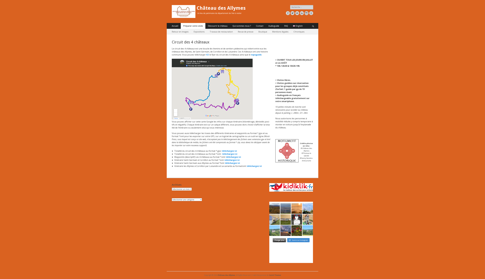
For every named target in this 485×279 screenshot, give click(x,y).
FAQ (286, 26)
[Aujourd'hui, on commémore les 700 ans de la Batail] (274, 230)
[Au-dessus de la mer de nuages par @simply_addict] (296, 208)
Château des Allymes (221, 8)
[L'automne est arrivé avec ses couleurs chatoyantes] (274, 208)
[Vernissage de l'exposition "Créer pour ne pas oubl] (274, 219)
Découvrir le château (217, 26)
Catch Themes (275, 275)
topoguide (256, 54)
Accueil (175, 26)
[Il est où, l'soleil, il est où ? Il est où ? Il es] (307, 208)
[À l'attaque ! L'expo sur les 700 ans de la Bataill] (296, 230)
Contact (259, 26)
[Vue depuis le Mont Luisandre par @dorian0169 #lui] (285, 208)
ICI (207, 54)
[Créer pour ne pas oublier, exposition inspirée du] (296, 219)
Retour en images (180, 31)
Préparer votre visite (193, 26)
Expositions (199, 31)
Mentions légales (280, 31)
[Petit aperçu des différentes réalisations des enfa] (307, 219)
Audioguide (273, 26)
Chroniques (299, 31)
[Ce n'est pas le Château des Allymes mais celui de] (307, 230)
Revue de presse (245, 31)
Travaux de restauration (221, 31)
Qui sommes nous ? (242, 26)
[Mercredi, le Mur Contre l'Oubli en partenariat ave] (285, 219)
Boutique (262, 31)
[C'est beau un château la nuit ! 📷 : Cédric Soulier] (285, 230)
